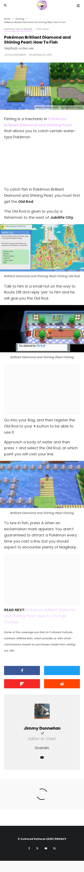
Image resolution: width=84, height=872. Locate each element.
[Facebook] (29, 848)
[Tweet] (62, 670)
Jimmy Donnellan (15, 54)
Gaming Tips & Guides (18, 29)
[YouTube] (46, 848)
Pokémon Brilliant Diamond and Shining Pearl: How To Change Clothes (39, 616)
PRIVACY (60, 839)
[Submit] (62, 683)
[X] (37, 848)
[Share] (22, 670)
